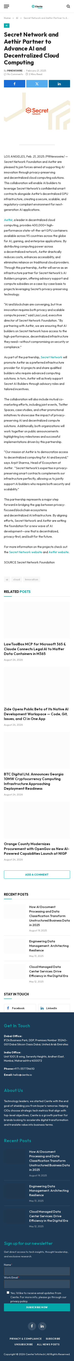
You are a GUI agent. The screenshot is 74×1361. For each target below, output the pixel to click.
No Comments (15, 74)
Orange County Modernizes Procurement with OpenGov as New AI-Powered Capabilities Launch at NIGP (36, 849)
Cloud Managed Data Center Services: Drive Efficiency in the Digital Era (48, 971)
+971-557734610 (24, 1068)
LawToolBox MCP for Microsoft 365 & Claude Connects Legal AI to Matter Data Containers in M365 (35, 649)
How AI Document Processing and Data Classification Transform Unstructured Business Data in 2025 (49, 916)
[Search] (68, 6)
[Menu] (6, 6)
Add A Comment (37, 874)
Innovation (31, 579)
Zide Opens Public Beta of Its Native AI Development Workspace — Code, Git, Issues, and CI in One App (36, 714)
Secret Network (51, 357)
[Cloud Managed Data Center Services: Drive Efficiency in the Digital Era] (15, 971)
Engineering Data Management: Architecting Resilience (49, 945)
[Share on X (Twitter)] (37, 83)
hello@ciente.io (22, 1075)
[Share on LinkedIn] (59, 83)
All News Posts (48, 1344)
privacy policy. (19, 1301)
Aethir (8, 220)
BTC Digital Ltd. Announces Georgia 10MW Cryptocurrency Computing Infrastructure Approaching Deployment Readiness (34, 781)
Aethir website (59, 552)
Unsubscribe (23, 1344)
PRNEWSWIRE (14, 70)
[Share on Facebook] (14, 83)
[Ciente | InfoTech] (37, 6)
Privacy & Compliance (26, 1338)
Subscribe (53, 1338)
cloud (16, 579)
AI (7, 25)
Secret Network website (25, 552)
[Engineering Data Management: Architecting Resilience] (15, 946)
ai (7, 579)
